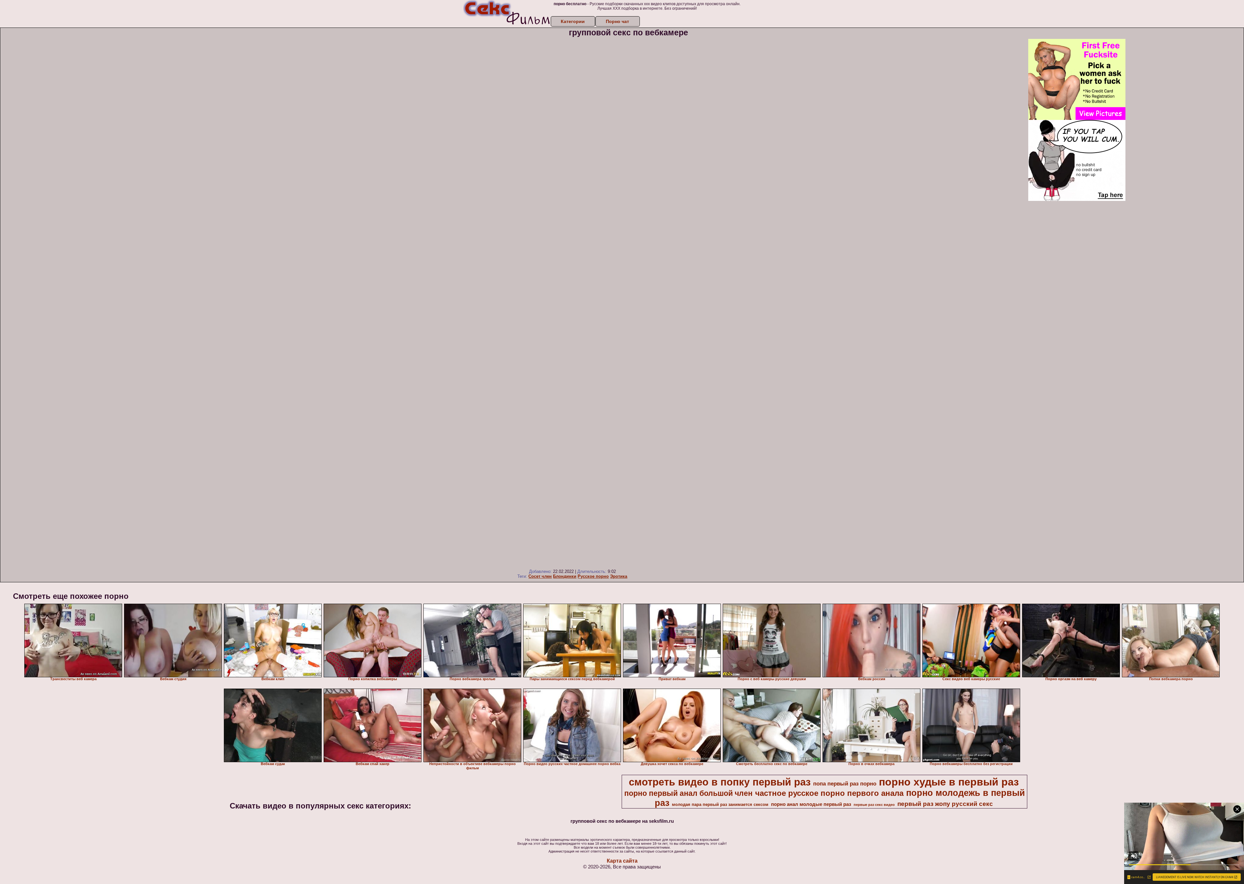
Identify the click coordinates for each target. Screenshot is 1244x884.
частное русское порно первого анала (829, 793)
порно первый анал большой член (688, 793)
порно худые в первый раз (949, 782)
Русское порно (593, 576)
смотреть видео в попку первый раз (720, 781)
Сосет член (540, 576)
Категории (573, 21)
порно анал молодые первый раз (811, 804)
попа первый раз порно (844, 783)
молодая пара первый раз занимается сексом (720, 804)
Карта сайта (622, 861)
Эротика (618, 576)
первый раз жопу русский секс (945, 803)
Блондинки (564, 576)
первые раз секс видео (874, 805)
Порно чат (617, 21)
